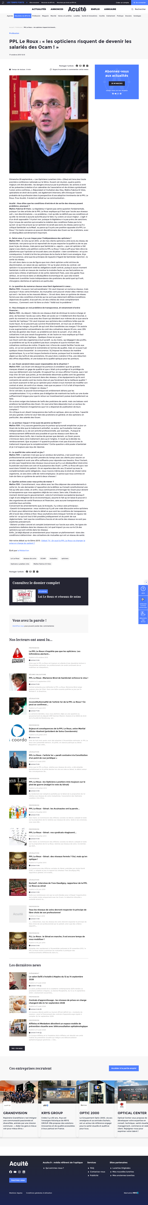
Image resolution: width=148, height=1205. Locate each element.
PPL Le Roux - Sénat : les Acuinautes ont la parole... (54, 808)
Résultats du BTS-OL (22, 16)
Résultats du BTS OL (48, 2)
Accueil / (12, 27)
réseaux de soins (29, 558)
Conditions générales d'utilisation (39, 1193)
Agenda (10, 16)
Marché (53, 16)
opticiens (65, 558)
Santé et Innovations (89, 16)
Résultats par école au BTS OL (66, 2)
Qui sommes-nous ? (55, 1168)
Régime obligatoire (37, 674)
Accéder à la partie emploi (123, 1068)
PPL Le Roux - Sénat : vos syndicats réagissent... (53, 832)
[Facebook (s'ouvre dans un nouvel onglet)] (113, 93)
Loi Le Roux (15, 558)
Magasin (45, 16)
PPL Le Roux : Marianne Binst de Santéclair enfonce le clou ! (58, 678)
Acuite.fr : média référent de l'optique (63, 1162)
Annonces (57, 9)
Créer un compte (122, 2)
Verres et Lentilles (65, 16)
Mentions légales (15, 1193)
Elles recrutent (34, 2)
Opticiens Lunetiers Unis (20, 564)
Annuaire (110, 9)
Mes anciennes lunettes (123, 1175)
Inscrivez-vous (18, 1180)
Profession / (19, 27)
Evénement (110, 16)
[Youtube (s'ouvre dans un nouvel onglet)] (115, 93)
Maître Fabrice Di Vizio (42, 564)
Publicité (94, 1175)
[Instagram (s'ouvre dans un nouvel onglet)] (118, 93)
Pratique (120, 16)
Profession (36, 16)
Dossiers (128, 16)
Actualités (39, 9)
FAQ (92, 1168)
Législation (34, 698)
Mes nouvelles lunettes (123, 1172)
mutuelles (53, 558)
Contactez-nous (97, 1172)
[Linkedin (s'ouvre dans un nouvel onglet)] (120, 93)
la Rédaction (23, 550)
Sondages (137, 16)
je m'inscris (116, 83)
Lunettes (77, 16)
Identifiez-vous (18, 626)
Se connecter (141, 2)
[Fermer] (146, 582)
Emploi (95, 9)
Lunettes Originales (121, 1168)
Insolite (102, 16)
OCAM (43, 558)
